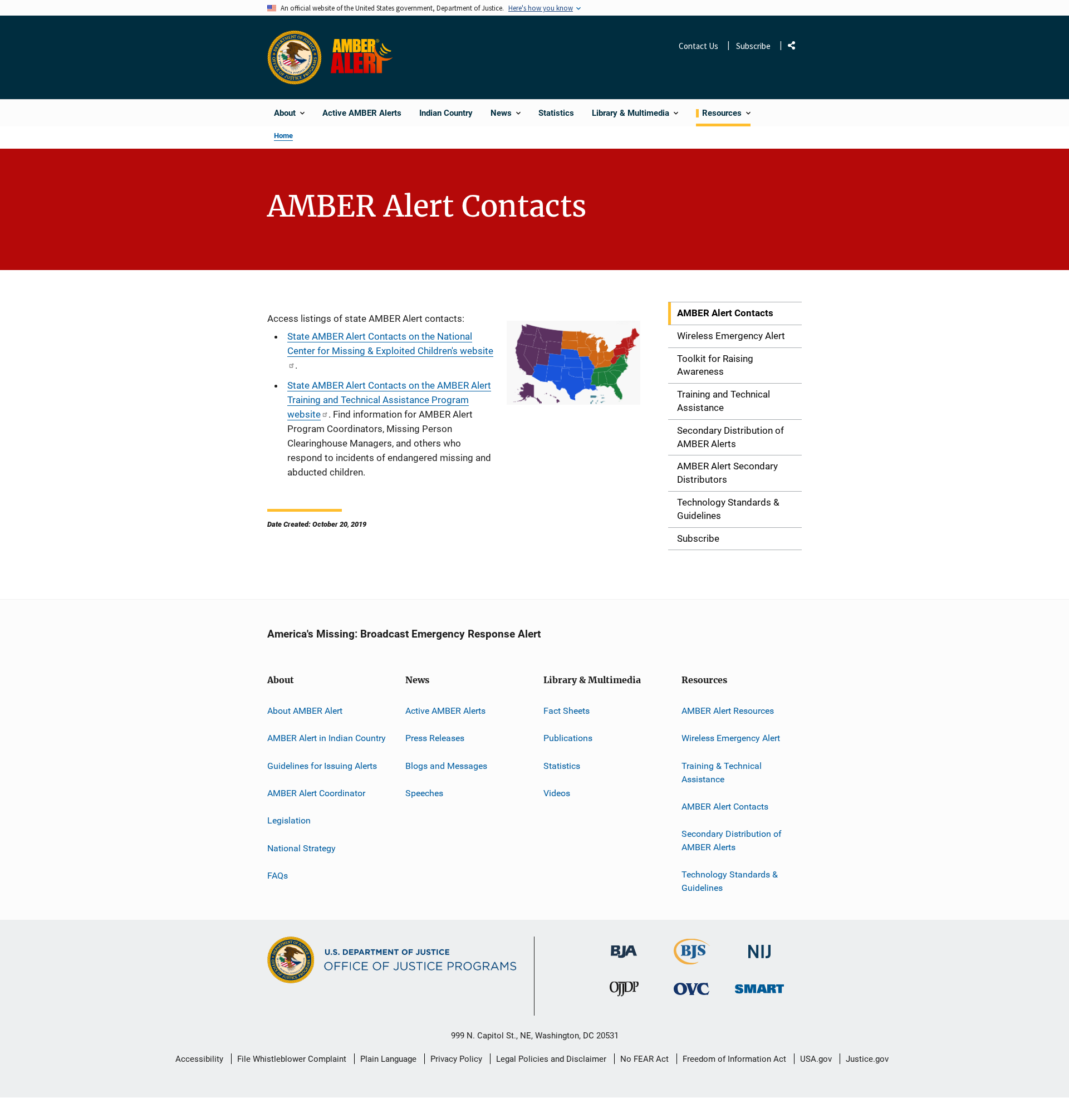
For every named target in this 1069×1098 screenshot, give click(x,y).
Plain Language (388, 1059)
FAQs (277, 875)
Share (796, 47)
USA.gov (816, 1059)
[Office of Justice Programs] (294, 57)
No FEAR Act (644, 1059)
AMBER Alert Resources (727, 710)
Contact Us (698, 46)
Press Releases (434, 738)
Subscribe (753, 46)
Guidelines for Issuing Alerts (322, 766)
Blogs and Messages (446, 766)
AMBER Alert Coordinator (316, 793)
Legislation (289, 820)
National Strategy (301, 848)
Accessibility (199, 1059)
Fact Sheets (566, 710)
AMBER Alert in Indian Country (326, 738)
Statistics (561, 766)
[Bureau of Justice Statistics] (692, 959)
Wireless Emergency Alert (730, 738)
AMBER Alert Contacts (724, 806)
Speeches (424, 793)
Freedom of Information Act (734, 1059)
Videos (556, 793)
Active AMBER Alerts (445, 710)
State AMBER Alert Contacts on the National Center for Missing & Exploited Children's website (390, 343)
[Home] (364, 57)
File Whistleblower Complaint (291, 1059)
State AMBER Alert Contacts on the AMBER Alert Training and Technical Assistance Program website (389, 400)
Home (283, 135)
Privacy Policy (456, 1059)
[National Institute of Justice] (759, 947)
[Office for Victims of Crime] (691, 988)
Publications (567, 738)
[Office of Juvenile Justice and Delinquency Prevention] (624, 991)
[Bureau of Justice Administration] (624, 946)
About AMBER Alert (304, 710)
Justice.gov (867, 1059)
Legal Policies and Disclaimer (551, 1059)
